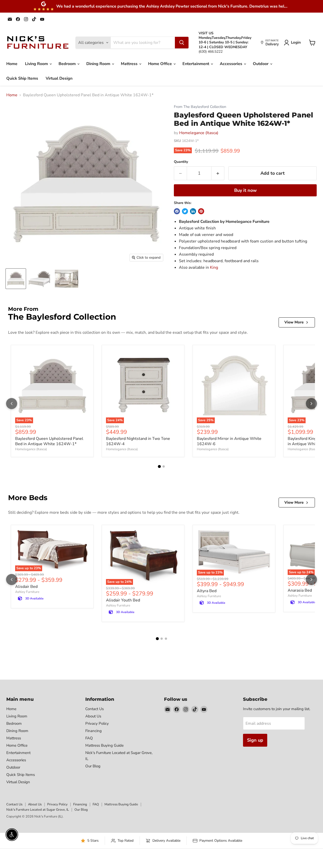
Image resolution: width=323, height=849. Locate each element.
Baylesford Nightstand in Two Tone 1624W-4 (138, 441)
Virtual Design (59, 78)
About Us (93, 716)
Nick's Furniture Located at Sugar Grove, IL (37, 809)
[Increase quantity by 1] (217, 173)
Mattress (130, 64)
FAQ (89, 738)
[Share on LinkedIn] (193, 211)
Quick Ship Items (22, 78)
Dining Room (98, 64)
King (214, 267)
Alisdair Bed (26, 586)
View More (294, 322)
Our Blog (92, 766)
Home (11, 64)
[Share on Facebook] (177, 211)
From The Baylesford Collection (200, 107)
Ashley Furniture (27, 592)
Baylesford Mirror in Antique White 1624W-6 (229, 441)
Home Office (160, 64)
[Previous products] (11, 403)
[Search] (182, 42)
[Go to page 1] (159, 466)
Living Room (37, 64)
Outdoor (261, 64)
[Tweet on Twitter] (185, 211)
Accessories (231, 64)
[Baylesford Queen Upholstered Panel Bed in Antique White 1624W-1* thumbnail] (16, 279)
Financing (93, 730)
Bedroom (68, 64)
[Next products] (311, 403)
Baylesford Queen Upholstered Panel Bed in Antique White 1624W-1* (49, 441)
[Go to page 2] (164, 466)
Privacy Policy (97, 723)
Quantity (181, 162)
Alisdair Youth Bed (123, 600)
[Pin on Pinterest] (201, 211)
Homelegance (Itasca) (198, 133)
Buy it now (245, 190)
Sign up (255, 740)
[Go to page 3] (166, 639)
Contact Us (94, 708)
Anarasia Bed (300, 590)
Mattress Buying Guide (104, 745)
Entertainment (196, 64)
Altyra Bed (207, 591)
